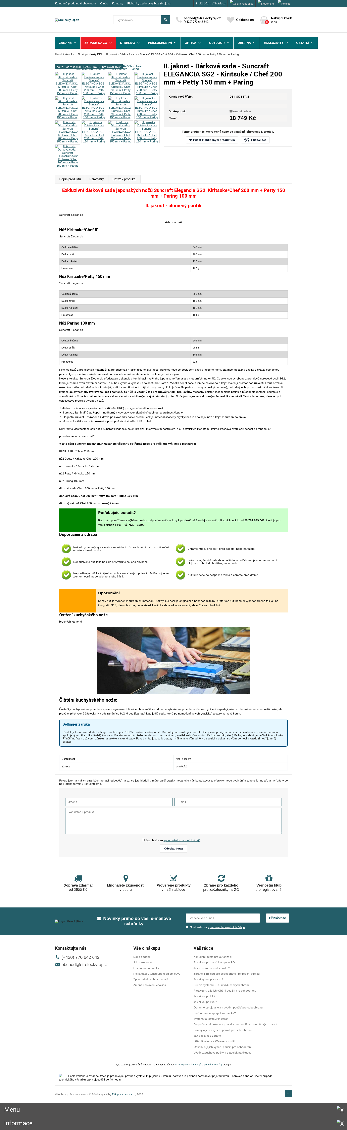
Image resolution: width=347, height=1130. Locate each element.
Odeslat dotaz (173, 848)
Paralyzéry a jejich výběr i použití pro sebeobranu (225, 990)
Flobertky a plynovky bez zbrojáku (148, 3)
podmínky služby (213, 1064)
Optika (190, 42)
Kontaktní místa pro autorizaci (213, 956)
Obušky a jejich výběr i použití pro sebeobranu (223, 1047)
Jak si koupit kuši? (205, 1001)
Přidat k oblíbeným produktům (214, 139)
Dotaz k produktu (124, 179)
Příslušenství (160, 42)
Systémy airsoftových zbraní (211, 1018)
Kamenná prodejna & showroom (75, 3)
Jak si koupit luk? (204, 996)
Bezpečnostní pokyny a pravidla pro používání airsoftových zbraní (235, 1024)
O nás (104, 3)
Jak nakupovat (142, 962)
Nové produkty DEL (90, 54)
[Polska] (284, 3)
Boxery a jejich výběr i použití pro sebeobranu (223, 1030)
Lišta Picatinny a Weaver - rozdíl (214, 1041)
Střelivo (127, 42)
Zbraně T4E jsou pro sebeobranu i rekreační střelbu (227, 973)
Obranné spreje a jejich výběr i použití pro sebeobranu (228, 1007)
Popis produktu (70, 179)
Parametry (96, 179)
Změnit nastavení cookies (149, 985)
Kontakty (117, 3)
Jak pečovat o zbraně (207, 1035)
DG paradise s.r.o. (123, 1094)
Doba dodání (141, 956)
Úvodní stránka (64, 54)
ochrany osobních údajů (188, 1064)
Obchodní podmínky (146, 968)
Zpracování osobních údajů (150, 979)
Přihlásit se (277, 918)
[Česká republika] (242, 3)
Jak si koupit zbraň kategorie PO (214, 962)
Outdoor (217, 42)
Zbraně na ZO (96, 42)
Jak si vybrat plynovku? (208, 979)
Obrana (244, 42)
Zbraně (65, 42)
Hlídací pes (258, 139)
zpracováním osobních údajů (182, 840)
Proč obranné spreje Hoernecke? (215, 1013)
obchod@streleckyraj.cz (84, 964)
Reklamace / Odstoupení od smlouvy (156, 973)
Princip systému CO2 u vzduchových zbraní (221, 985)
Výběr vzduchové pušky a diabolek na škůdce (222, 1052)
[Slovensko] (266, 3)
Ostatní (302, 42)
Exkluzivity (273, 42)
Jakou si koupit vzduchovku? (212, 968)
